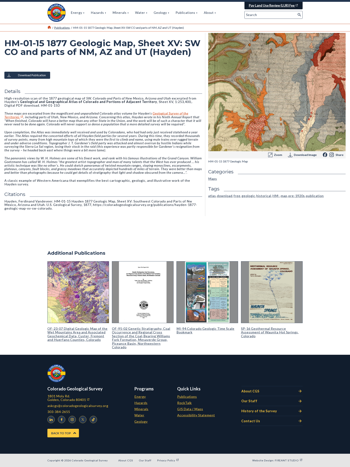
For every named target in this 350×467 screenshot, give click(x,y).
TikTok (93, 419)
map (284, 196)
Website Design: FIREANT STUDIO (277, 460)
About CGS (250, 391)
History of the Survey (259, 411)
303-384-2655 (58, 412)
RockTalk (184, 403)
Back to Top (61, 433)
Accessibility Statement (196, 415)
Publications (186, 13)
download (224, 196)
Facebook (61, 419)
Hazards (98, 13)
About (209, 13)
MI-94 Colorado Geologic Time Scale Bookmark (205, 330)
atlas (212, 196)
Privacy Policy (168, 460)
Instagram (72, 419)
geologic (248, 196)
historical (263, 196)
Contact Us (250, 421)
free (237, 196)
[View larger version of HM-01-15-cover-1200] (277, 92)
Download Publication (32, 75)
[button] (56, 13)
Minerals (119, 13)
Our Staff (249, 401)
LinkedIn (51, 419)
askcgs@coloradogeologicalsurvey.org (77, 406)
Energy (77, 13)
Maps (212, 179)
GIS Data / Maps (190, 409)
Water (140, 13)
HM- (276, 196)
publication (315, 196)
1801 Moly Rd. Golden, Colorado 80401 (87, 398)
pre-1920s (296, 196)
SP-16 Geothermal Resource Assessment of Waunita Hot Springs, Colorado (270, 332)
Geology (161, 13)
